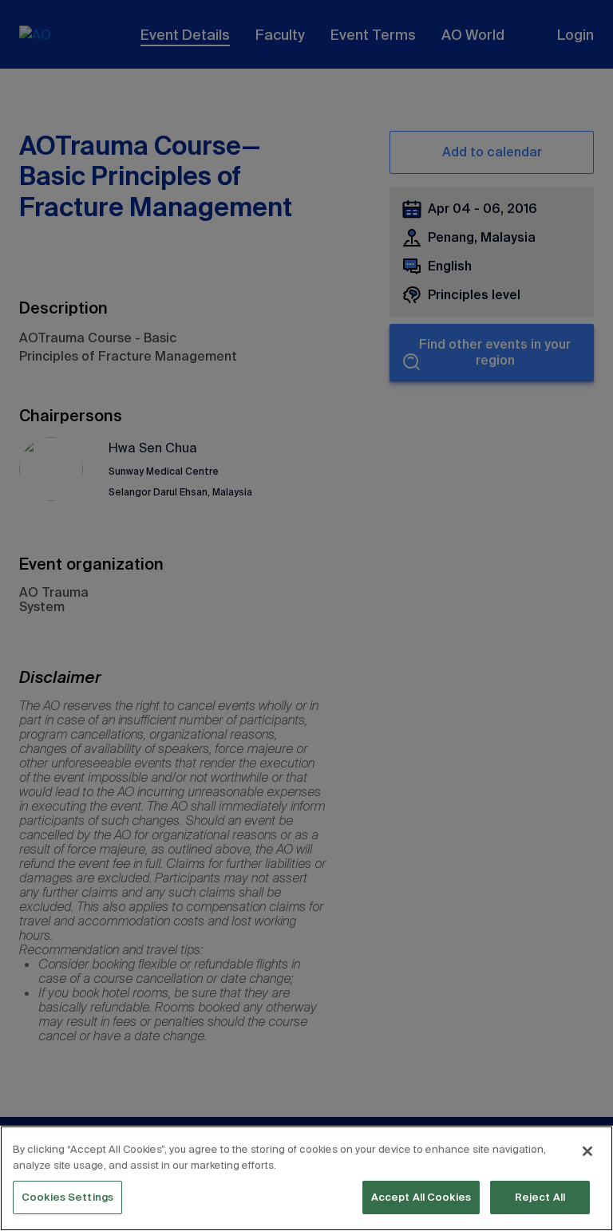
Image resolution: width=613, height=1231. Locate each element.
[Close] (587, 1151)
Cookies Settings (67, 1197)
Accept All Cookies (421, 1197)
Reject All (540, 1197)
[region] (306, 1178)
